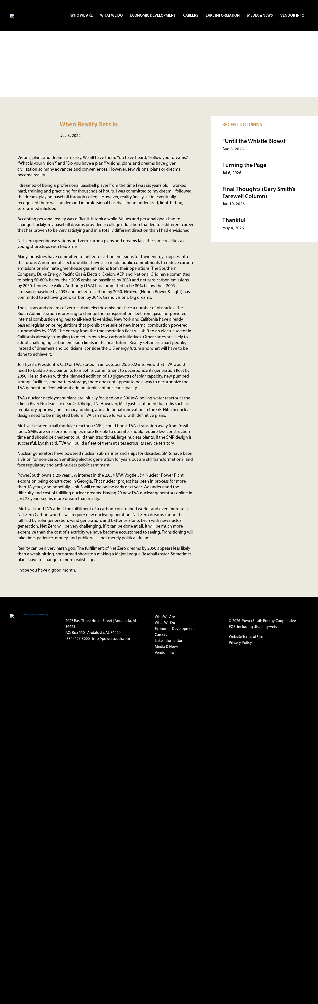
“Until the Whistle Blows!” (255, 142)
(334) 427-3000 (77, 639)
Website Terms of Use (246, 637)
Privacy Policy (240, 643)
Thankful (233, 221)
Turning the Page (244, 165)
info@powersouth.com (111, 639)
